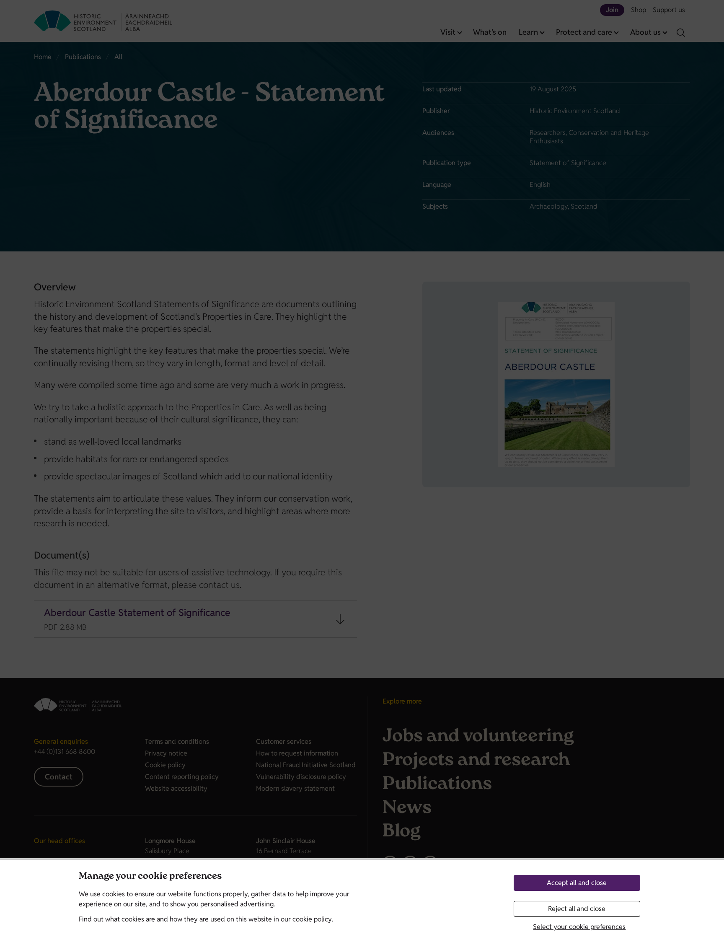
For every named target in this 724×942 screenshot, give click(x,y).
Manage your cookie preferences (150, 877)
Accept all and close (577, 882)
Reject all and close (576, 908)
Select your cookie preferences (579, 926)
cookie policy (312, 919)
